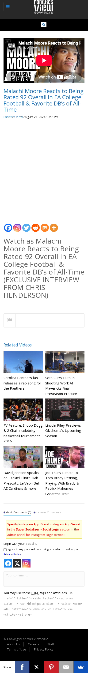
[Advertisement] (44, 169)
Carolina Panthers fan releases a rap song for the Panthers (22, 383)
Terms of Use (16, 649)
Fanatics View (13, 117)
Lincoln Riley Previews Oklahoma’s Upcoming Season (63, 430)
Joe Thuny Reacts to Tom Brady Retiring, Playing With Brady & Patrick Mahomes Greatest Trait (62, 483)
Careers (33, 644)
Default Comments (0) (17, 512)
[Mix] (45, 225)
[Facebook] (8, 225)
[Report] (9, 321)
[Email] (66, 667)
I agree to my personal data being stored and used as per (41, 551)
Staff (50, 644)
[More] (54, 225)
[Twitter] (26, 225)
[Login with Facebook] (8, 563)
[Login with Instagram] (26, 563)
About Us (13, 644)
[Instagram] (17, 225)
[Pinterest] (51, 667)
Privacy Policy (12, 554)
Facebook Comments (47, 512)
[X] (36, 667)
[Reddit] (35, 225)
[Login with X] (17, 563)
